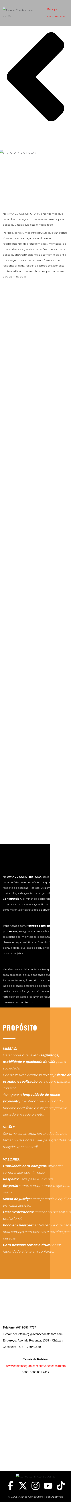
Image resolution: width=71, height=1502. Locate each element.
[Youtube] (48, 1485)
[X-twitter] (22, 1485)
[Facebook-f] (10, 1485)
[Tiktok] (60, 1485)
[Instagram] (35, 1485)
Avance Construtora (31, 1496)
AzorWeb (57, 1496)
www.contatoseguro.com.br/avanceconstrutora (36, 1365)
